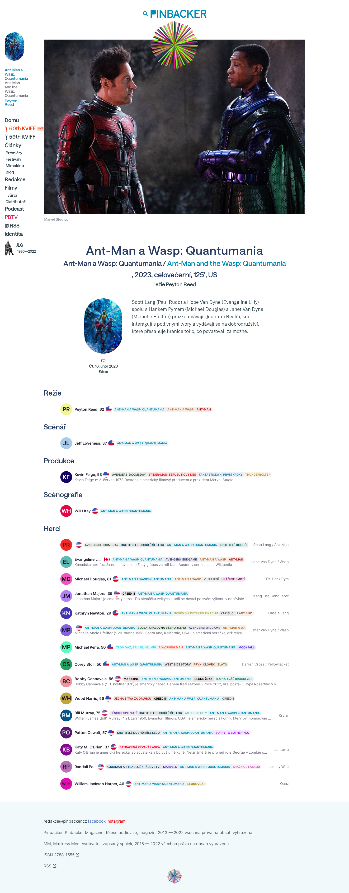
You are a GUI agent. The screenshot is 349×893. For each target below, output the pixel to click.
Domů (12, 120)
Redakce (15, 179)
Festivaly (13, 159)
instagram (116, 821)
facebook (97, 821)
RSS (14, 225)
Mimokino (15, 165)
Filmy (11, 188)
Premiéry (14, 152)
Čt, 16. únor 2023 (103, 369)
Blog (10, 172)
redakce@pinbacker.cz (65, 821)
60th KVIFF (26, 128)
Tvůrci (11, 195)
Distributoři (16, 201)
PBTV (11, 217)
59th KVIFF (22, 137)
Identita (14, 234)
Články (13, 145)
